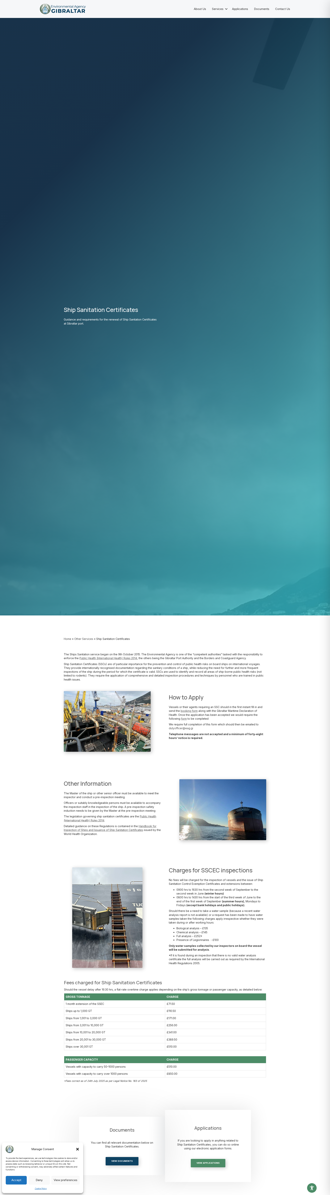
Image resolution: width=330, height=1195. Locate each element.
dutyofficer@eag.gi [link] (181, 728)
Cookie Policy (41, 1188)
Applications (240, 9)
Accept (16, 1180)
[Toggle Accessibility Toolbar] (312, 1188)
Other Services (83, 638)
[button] (77, 1149)
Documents (261, 9)
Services (217, 9)
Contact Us (282, 9)
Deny (39, 1180)
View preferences (65, 1180)
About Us (200, 9)
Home (67, 638)
